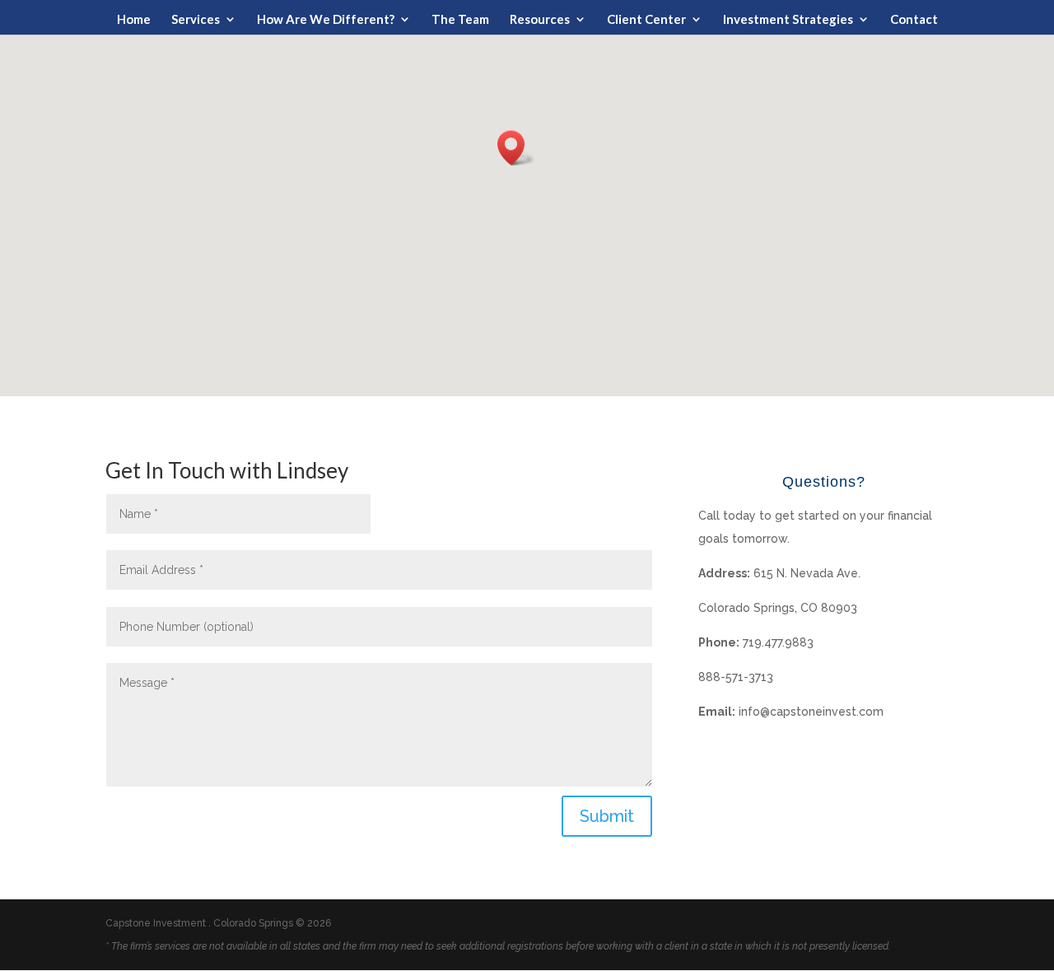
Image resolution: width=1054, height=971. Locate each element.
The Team (460, 19)
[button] (516, 148)
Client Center (646, 19)
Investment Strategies (788, 19)
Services (195, 19)
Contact (914, 19)
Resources (540, 19)
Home (134, 19)
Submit (607, 816)
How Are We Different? (325, 19)
